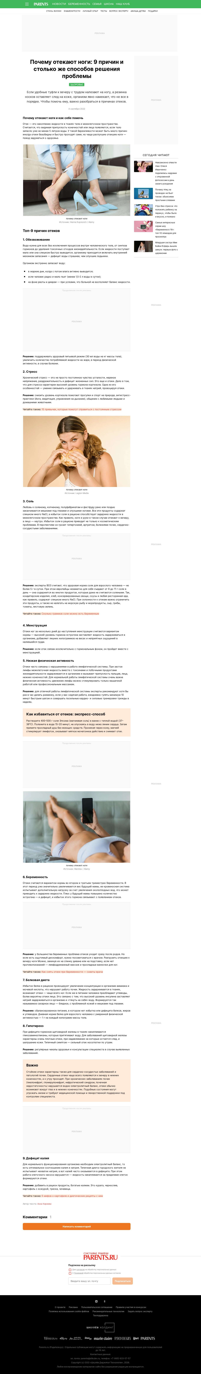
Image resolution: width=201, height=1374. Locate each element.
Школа (109, 4)
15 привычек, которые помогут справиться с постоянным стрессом (81, 409)
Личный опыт (90, 11)
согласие (81, 1269)
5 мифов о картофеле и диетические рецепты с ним (72, 1195)
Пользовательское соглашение (96, 1307)
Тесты (103, 11)
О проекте (60, 1307)
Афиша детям (138, 11)
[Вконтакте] (96, 1301)
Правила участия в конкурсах (131, 1307)
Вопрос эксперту (118, 11)
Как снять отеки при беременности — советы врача (72, 971)
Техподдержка (100, 1315)
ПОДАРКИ (153, 11)
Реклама (73, 1307)
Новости (59, 4)
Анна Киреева (44, 1204)
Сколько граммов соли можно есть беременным (70, 613)
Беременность (79, 4)
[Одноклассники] (104, 1301)
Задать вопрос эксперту (140, 1311)
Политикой (78, 1273)
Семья (97, 4)
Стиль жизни (53, 11)
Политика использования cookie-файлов (69, 1311)
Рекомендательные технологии (108, 1311)
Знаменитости (72, 11)
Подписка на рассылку (81, 1265)
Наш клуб (123, 4)
